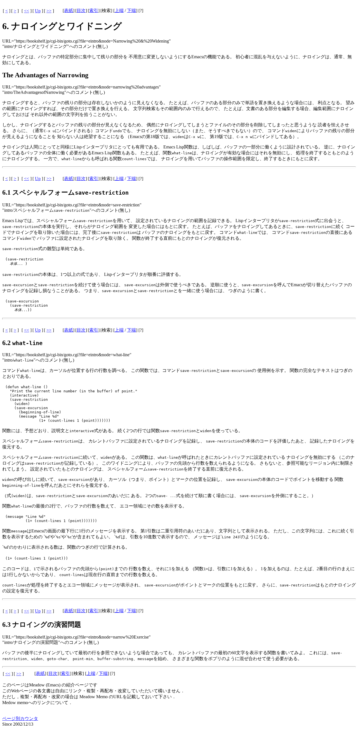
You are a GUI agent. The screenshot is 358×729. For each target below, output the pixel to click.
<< (26, 10)
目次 (81, 10)
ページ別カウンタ (20, 718)
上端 (119, 10)
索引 (93, 10)
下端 (131, 10)
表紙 (68, 10)
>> (48, 10)
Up (38, 10)
